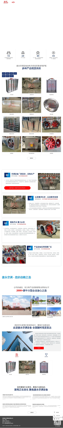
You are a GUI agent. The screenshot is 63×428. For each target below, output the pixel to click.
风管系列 (7, 73)
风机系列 (11, 73)
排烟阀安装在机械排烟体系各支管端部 (38, 404)
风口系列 (15, 73)
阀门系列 (4, 73)
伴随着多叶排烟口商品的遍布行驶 (8, 394)
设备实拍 (16, 356)
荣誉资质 (46, 356)
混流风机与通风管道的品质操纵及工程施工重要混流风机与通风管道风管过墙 (14, 404)
